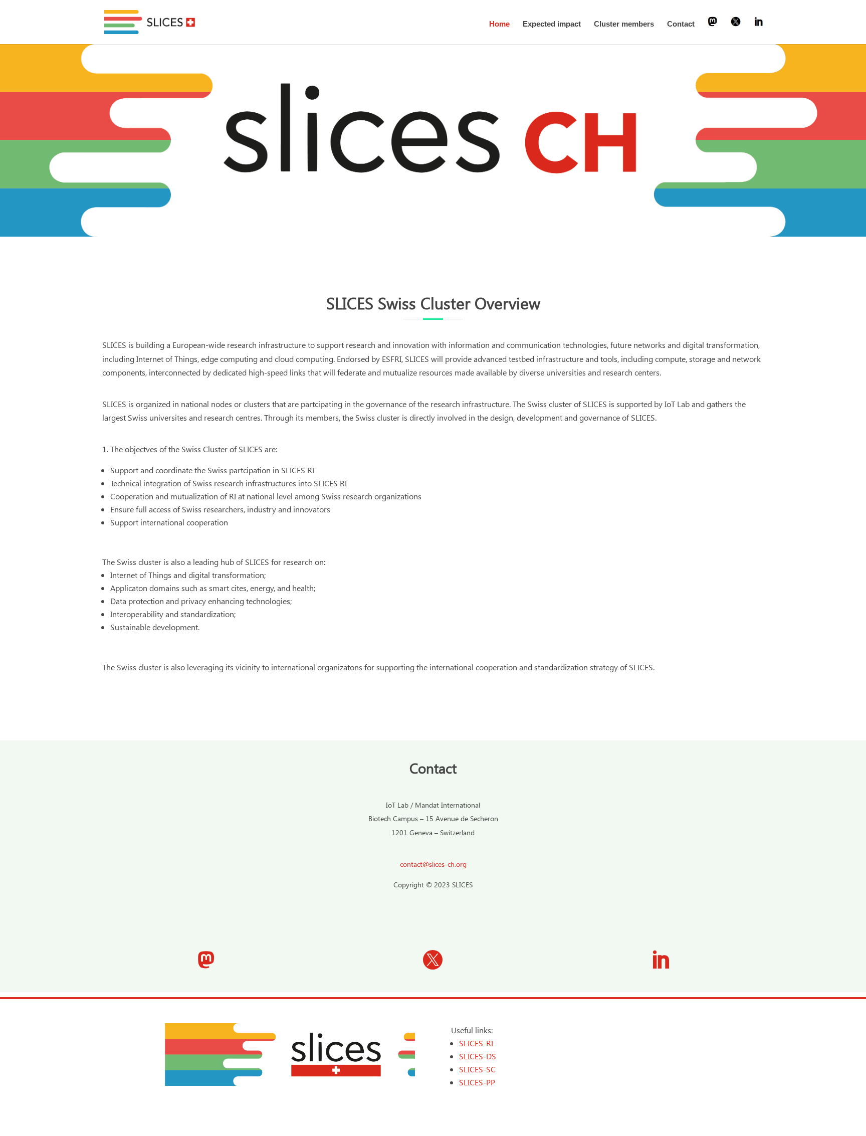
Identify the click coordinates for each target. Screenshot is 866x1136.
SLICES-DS (477, 1056)
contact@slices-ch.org (433, 864)
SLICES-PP (477, 1082)
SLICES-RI (476, 1043)
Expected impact (552, 24)
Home (499, 24)
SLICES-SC (477, 1069)
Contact (681, 24)
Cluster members (624, 24)
